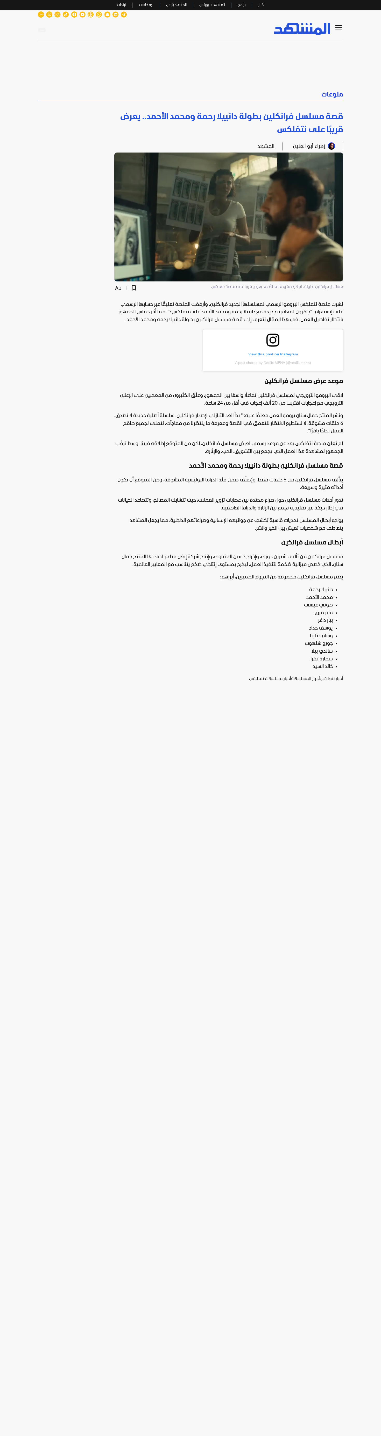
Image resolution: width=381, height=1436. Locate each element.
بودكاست (146, 5)
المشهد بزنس (176, 5)
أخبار (261, 5)
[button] (190, 95)
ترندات (121, 5)
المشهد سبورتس (212, 5)
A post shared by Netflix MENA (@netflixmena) (273, 363)
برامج (242, 5)
